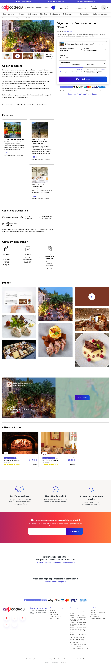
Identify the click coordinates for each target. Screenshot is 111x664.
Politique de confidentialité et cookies (60, 659)
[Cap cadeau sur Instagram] (14, 618)
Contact (92, 610)
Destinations (55, 14)
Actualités (93, 614)
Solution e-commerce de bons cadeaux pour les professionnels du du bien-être (79, 630)
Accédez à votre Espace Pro (79, 615)
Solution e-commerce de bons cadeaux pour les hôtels (78, 624)
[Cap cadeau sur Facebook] (6, 618)
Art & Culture (54, 618)
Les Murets (68, 31)
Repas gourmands (22, 18)
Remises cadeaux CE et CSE (79, 648)
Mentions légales (79, 659)
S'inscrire (74, 531)
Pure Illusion (63, 662)
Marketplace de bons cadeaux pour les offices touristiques (78, 641)
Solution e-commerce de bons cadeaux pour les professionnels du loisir (78, 636)
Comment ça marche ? (97, 612)
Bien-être (53, 612)
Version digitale (72, 70)
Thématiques (67, 14)
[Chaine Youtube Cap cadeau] (22, 618)
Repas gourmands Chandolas (37, 18)
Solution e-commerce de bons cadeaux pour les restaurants (78, 619)
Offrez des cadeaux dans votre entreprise (78, 645)
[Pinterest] (6, 624)
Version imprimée (96, 69)
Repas (13, 18)
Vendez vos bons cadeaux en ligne (78, 612)
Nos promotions (95, 616)
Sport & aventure (55, 616)
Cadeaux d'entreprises (97, 618)
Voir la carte (82, 398)
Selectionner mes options (13, 155)
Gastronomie (6, 18)
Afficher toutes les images (49, 56)
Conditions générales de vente (36, 659)
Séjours (52, 610)
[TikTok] (14, 624)
